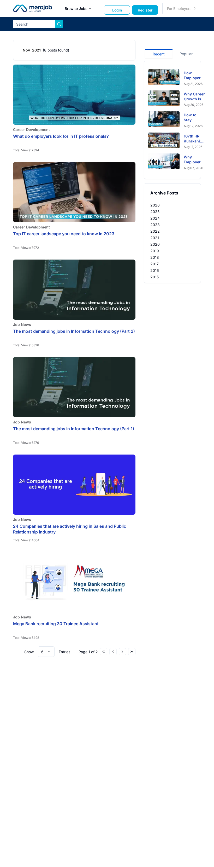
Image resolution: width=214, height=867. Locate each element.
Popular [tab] (186, 53)
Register (145, 10)
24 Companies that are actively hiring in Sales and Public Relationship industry (69, 529)
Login (117, 10)
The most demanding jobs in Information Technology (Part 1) (73, 428)
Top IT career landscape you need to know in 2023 (63, 233)
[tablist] (172, 53)
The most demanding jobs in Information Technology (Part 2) (74, 331)
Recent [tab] (159, 54)
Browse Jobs (76, 8)
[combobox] (46, 651)
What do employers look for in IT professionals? (61, 136)
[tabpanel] (172, 120)
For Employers (179, 8)
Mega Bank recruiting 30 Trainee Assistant (56, 623)
